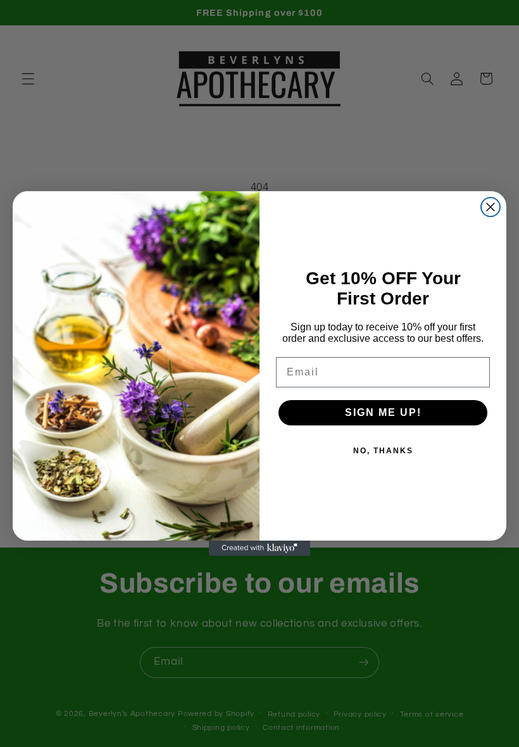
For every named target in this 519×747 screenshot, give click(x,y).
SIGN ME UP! (383, 412)
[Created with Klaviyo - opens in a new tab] (259, 548)
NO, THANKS (383, 450)
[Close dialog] (490, 207)
